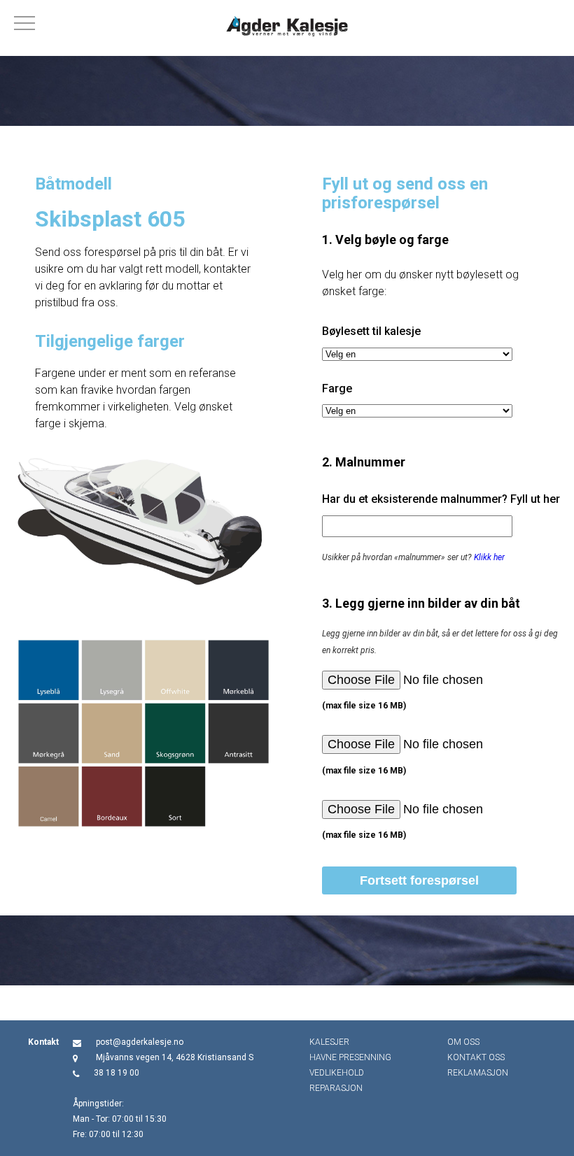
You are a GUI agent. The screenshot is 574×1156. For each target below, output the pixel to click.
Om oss (463, 1042)
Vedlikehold (336, 1073)
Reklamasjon (477, 1073)
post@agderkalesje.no (139, 1042)
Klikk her (489, 557)
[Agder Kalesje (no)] (286, 28)
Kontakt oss (476, 1057)
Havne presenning (350, 1057)
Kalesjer (329, 1042)
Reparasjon (336, 1088)
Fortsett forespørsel (419, 880)
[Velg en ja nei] (417, 354)
